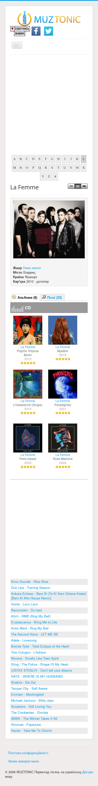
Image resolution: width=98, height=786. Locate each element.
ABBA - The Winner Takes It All (34, 718)
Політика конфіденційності (28, 752)
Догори (87, 771)
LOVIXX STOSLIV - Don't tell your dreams (41, 670)
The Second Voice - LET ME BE (34, 634)
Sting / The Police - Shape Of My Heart (39, 664)
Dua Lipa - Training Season (30, 587)
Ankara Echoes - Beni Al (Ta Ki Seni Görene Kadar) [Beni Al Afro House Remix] (48, 595)
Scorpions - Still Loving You (31, 706)
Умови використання (23, 761)
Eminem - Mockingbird (27, 694)
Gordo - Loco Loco (24, 604)
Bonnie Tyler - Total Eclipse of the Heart (40, 646)
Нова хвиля (32, 267)
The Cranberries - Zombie (29, 712)
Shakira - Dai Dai (23, 682)
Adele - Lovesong (23, 640)
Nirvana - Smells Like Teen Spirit (35, 658)
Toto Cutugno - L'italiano (28, 652)
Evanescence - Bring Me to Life (34, 622)
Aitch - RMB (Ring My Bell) (31, 616)
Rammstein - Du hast (26, 610)
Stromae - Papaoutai (26, 724)
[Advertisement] (49, 106)
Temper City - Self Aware (29, 688)
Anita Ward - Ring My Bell (29, 628)
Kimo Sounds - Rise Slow (29, 581)
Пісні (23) (54, 297)
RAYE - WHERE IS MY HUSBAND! (37, 676)
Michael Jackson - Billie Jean (32, 700)
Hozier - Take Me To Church (31, 730)
